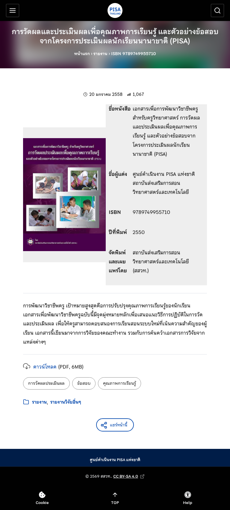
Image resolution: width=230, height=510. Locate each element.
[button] (115, 424)
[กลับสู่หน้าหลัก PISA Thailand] (115, 10)
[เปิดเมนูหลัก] (12, 10)
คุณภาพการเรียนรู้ (119, 383)
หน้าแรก (82, 53)
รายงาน (100, 53)
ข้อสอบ (83, 383)
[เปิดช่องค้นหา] (217, 10)
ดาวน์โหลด (45, 367)
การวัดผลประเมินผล (46, 383)
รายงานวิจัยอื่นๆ (65, 402)
